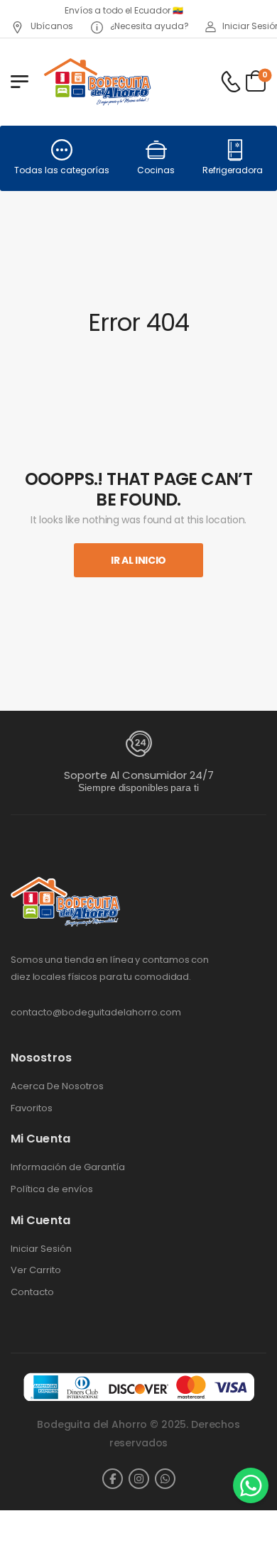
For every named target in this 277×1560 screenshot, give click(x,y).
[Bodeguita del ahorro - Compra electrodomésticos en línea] (97, 81)
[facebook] (112, 1478)
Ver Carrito (36, 1270)
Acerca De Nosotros (57, 1086)
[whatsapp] (165, 1478)
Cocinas (156, 170)
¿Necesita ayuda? (148, 26)
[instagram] (139, 1478)
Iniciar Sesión (41, 1249)
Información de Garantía (68, 1167)
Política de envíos (52, 1189)
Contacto (32, 1292)
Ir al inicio (138, 560)
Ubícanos (50, 26)
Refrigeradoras (235, 170)
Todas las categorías (61, 170)
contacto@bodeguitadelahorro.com (96, 1012)
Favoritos (32, 1108)
